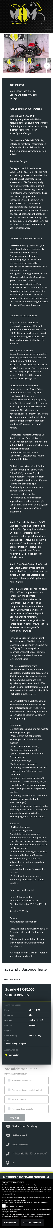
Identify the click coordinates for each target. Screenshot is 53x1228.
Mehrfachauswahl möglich (15, 1073)
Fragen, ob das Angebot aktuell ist (27, 1090)
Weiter (14, 1117)
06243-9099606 (20, 1144)
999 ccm (32, 1025)
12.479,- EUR (34, 1010)
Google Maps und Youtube (14, 1206)
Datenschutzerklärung (36, 1216)
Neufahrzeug (35, 1035)
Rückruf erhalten (19, 1099)
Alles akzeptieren (32, 1222)
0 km (31, 1015)
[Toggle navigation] (48, 28)
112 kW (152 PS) (36, 1020)
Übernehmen (10, 1222)
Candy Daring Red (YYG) (15, 1043)
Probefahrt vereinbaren (22, 1080)
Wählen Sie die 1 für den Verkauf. (30, 1153)
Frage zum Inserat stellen (23, 1109)
